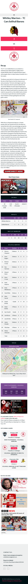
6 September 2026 (14, 459)
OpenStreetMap (22, 371)
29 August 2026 (14, 432)
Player (6, 248)
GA (22, 234)
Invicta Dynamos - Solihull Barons (14, 440)
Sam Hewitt (7, 312)
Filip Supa (6, 327)
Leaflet (15, 371)
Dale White (7, 293)
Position (4, 234)
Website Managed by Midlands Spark (12, 581)
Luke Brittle (7, 318)
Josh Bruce (7, 315)
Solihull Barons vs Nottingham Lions (14, 467)
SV (25, 234)
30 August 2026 (14, 446)
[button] (14, 358)
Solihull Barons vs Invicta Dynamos (14, 453)
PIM (15, 234)
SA (18, 234)
